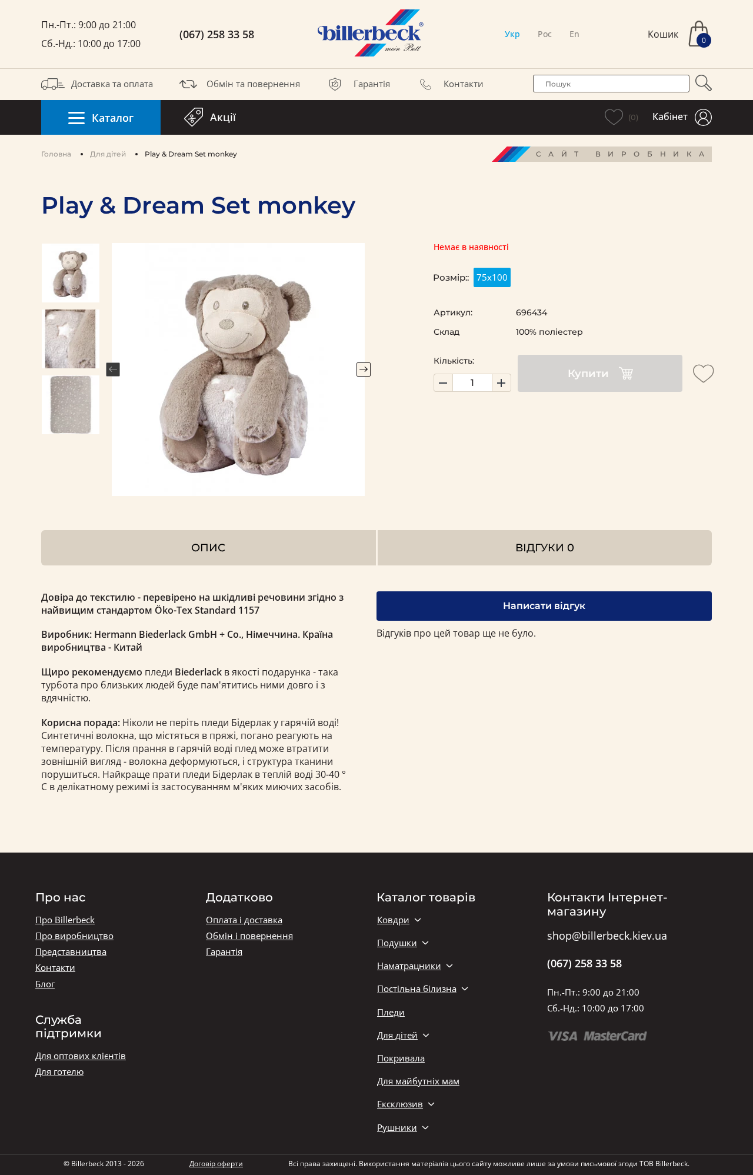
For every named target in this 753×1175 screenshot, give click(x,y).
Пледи (391, 1012)
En (574, 33)
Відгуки (544, 547)
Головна (56, 153)
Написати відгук (544, 605)
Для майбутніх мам (418, 1081)
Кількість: (454, 360)
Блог (45, 984)
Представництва (70, 952)
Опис (208, 547)
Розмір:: (451, 277)
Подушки (397, 943)
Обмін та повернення (253, 83)
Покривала (401, 1058)
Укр (512, 33)
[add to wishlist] (703, 374)
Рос (545, 33)
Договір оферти (216, 1163)
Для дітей (108, 153)
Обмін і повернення (249, 936)
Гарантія (372, 83)
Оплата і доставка (244, 920)
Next (363, 369)
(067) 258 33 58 (216, 34)
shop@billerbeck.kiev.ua (607, 936)
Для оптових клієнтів (80, 1056)
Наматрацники (409, 966)
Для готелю (59, 1072)
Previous (113, 369)
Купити (588, 373)
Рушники (397, 1128)
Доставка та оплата (112, 83)
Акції (223, 117)
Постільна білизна (417, 989)
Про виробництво (74, 936)
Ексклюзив (400, 1104)
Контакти (464, 83)
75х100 (492, 277)
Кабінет (670, 116)
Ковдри (393, 920)
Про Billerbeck (65, 920)
